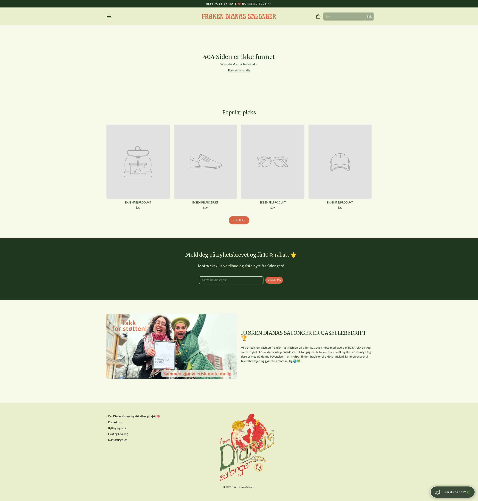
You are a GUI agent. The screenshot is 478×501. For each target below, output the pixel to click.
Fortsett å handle (239, 70)
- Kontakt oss (114, 422)
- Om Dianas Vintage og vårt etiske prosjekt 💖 (133, 416)
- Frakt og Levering (117, 434)
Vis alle (239, 220)
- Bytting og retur (116, 428)
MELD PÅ (274, 280)
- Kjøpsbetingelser (116, 440)
